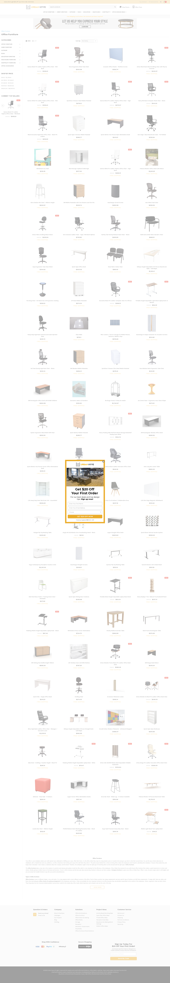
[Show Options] (100, 512)
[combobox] (84, 512)
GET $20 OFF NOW (85, 517)
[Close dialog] (103, 461)
